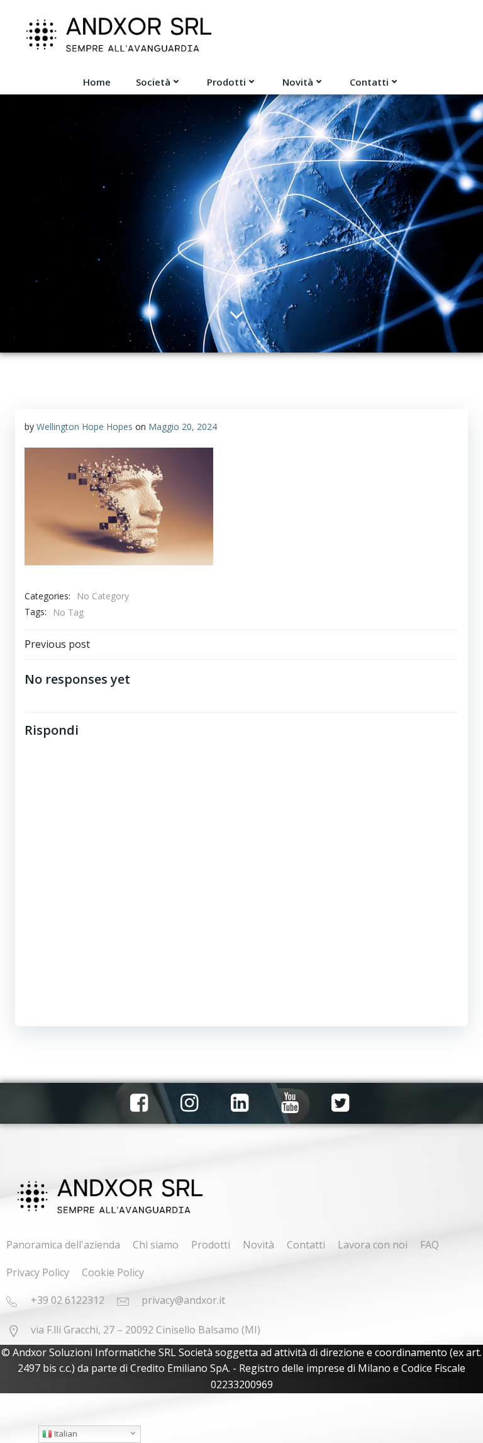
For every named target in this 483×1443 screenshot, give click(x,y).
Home (97, 82)
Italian (64, 1433)
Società (153, 82)
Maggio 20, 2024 (182, 427)
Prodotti (226, 82)
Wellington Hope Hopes (84, 427)
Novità (297, 82)
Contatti (369, 82)
